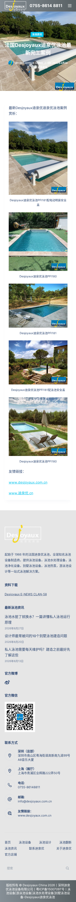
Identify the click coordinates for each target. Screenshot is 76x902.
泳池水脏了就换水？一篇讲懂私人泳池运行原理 (37, 619)
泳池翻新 (65, 842)
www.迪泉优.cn (21, 493)
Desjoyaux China (31, 62)
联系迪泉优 (36, 848)
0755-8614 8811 (46, 5)
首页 (8, 842)
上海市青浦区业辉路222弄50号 (39, 773)
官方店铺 (11, 854)
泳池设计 (45, 842)
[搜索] (67, 868)
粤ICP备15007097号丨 (51, 889)
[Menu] (70, 5)
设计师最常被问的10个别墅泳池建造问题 (36, 636)
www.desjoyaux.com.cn (28, 482)
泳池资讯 (37, 34)
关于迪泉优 (64, 848)
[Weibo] (7, 682)
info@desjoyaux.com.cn (35, 801)
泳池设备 (25, 842)
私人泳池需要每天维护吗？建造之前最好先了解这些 (37, 652)
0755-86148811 (29, 787)
